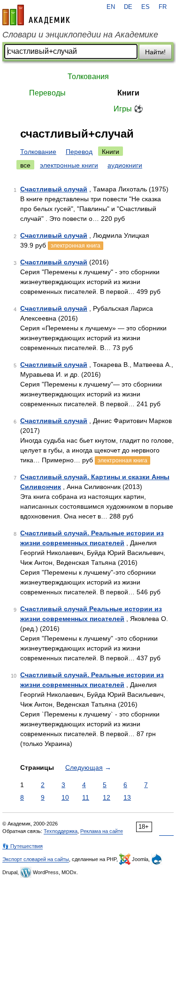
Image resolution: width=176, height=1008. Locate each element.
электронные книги (69, 165)
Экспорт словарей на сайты (35, 859)
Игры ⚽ (128, 109)
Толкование (38, 151)
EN (111, 7)
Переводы (47, 93)
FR (163, 7)
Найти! (155, 52)
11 (85, 797)
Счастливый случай (53, 189)
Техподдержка (60, 831)
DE (128, 7)
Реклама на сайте (101, 831)
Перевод (79, 151)
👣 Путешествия (22, 846)
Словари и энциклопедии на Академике (80, 34)
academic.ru (36, 15)
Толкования (88, 76)
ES (145, 7)
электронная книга (75, 245)
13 (127, 797)
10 (65, 797)
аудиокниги (124, 165)
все (25, 165)
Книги (128, 93)
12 (106, 797)
